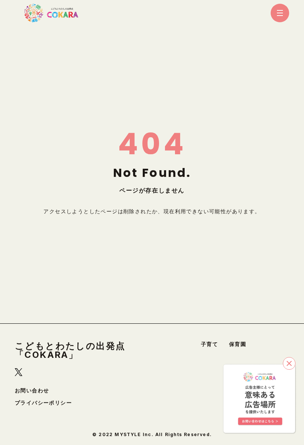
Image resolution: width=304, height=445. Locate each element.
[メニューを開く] (280, 13)
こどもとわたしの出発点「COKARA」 (70, 350)
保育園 (237, 344)
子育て (209, 344)
